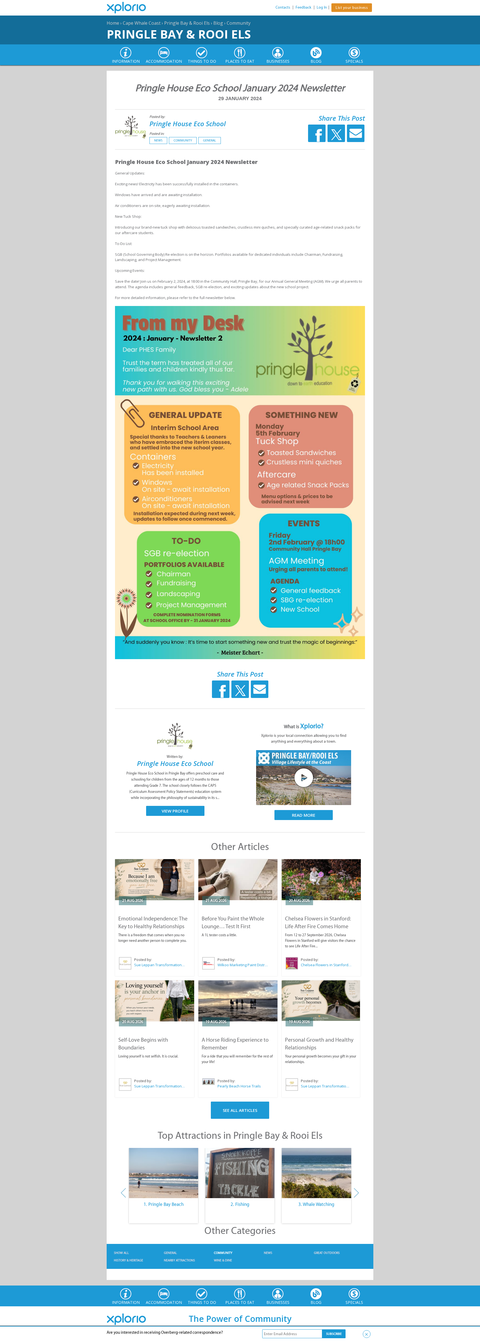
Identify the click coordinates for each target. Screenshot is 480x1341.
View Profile (175, 811)
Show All (121, 1253)
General (209, 140)
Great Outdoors (327, 1253)
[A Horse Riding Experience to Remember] (238, 1000)
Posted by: (157, 117)
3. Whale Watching (316, 1204)
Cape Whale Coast (142, 23)
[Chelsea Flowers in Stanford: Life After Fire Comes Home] (321, 879)
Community (239, 23)
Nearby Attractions (179, 1260)
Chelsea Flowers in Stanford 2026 (326, 964)
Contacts (283, 7)
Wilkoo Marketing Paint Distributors (243, 964)
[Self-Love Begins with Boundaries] (154, 1000)
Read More (303, 815)
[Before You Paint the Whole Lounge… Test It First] (238, 879)
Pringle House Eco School (187, 123)
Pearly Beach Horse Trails (239, 1086)
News (158, 140)
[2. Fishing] (239, 1173)
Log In (322, 7)
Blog (218, 23)
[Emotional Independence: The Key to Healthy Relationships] (154, 879)
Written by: (175, 757)
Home (113, 23)
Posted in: (156, 133)
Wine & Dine (223, 1260)
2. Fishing (240, 1204)
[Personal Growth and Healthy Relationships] (321, 1000)
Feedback (303, 7)
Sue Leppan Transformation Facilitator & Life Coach (159, 964)
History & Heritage (128, 1260)
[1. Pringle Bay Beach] (163, 1173)
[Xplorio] (130, 8)
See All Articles (240, 1110)
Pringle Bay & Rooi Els (187, 23)
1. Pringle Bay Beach (164, 1204)
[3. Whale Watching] (316, 1173)
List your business (352, 7)
